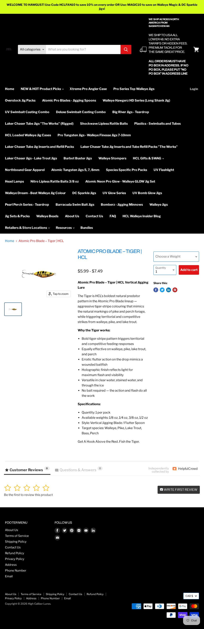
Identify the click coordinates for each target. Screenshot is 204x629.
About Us (72, 216)
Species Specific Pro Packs (126, 170)
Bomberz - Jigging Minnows (122, 204)
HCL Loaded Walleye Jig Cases (28, 135)
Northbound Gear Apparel (25, 170)
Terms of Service (17, 536)
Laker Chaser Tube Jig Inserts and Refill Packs (39, 147)
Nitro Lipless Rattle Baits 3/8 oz (54, 181)
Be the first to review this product (28, 495)
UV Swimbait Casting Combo (27, 112)
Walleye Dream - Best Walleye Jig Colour (35, 193)
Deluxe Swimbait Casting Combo (81, 112)
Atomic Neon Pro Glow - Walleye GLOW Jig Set (120, 181)
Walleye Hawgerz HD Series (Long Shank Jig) (136, 100)
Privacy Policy (14, 559)
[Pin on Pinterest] (175, 289)
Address (11, 565)
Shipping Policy (15, 541)
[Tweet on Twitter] (162, 289)
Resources (64, 228)
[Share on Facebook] (155, 289)
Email (9, 576)
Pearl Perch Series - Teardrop (27, 204)
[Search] (126, 49)
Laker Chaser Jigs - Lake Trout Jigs (31, 158)
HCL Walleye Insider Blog (142, 216)
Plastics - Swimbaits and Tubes (157, 123)
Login (194, 89)
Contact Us (94, 216)
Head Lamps (14, 181)
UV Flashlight (164, 170)
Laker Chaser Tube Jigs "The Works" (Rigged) (39, 123)
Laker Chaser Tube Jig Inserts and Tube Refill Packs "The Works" (129, 147)
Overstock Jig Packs (20, 100)
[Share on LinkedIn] (168, 289)
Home (9, 89)
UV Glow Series (114, 193)
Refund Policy (14, 553)
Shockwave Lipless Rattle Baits (104, 123)
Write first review (180, 490)
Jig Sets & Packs (17, 216)
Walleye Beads (47, 216)
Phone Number (15, 570)
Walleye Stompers (112, 158)
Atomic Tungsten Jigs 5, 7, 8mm (75, 170)
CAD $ (189, 595)
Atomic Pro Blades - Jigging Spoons (69, 100)
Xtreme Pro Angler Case (88, 89)
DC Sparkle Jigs (84, 193)
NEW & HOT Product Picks (41, 89)
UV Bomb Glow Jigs (147, 193)
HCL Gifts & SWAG (147, 158)
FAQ (113, 216)
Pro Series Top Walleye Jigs (133, 89)
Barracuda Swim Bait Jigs (75, 204)
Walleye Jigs (158, 204)
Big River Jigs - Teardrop (130, 112)
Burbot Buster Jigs (78, 158)
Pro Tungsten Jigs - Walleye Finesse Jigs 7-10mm (94, 135)
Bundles (86, 228)
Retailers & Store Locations (26, 228)
